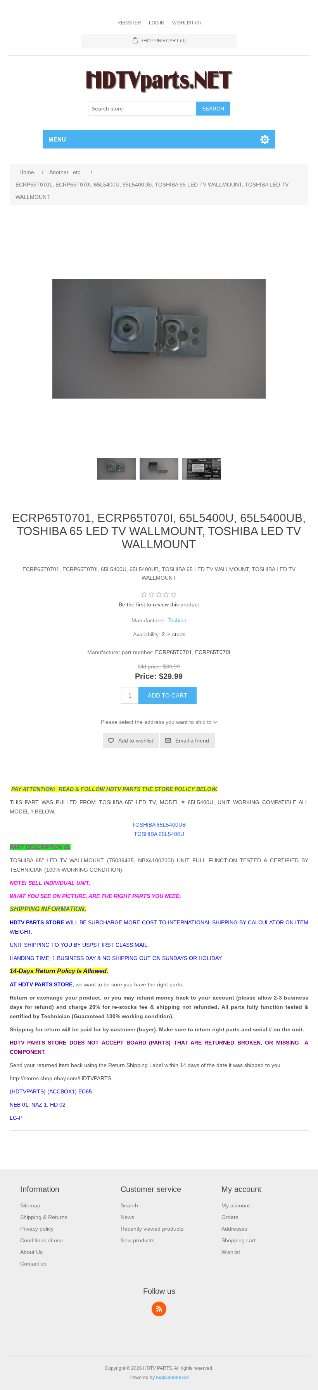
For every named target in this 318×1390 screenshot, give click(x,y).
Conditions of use (41, 1240)
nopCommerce (172, 1377)
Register (129, 23)
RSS (159, 1309)
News (127, 1217)
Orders (229, 1217)
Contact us (33, 1263)
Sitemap (30, 1205)
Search (213, 108)
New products (137, 1240)
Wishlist (230, 1252)
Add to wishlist (135, 740)
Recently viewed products (152, 1229)
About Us (31, 1252)
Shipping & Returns (43, 1217)
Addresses (234, 1229)
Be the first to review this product (159, 604)
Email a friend (192, 740)
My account (235, 1205)
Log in (156, 23)
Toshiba (177, 620)
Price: (146, 676)
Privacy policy (37, 1229)
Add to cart (167, 695)
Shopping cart (238, 1240)
